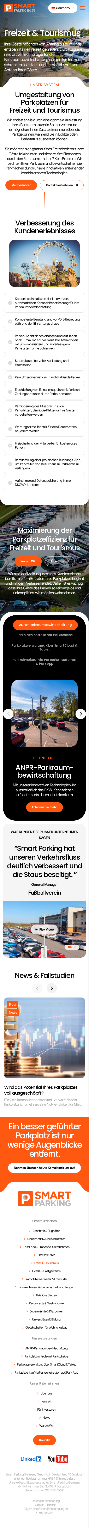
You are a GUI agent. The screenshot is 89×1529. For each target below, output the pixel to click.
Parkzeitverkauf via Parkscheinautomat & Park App (44, 662)
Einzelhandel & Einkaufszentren (46, 1239)
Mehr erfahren (21, 185)
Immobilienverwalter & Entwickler (46, 1279)
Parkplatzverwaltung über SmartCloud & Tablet (44, 648)
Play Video (46, 929)
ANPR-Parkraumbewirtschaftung (45, 625)
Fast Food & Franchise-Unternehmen (46, 1247)
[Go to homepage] (44, 1198)
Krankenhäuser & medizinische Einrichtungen (46, 1287)
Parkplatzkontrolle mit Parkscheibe (45, 635)
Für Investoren (46, 1409)
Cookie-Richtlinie (45, 1505)
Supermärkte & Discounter (46, 1311)
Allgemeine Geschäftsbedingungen (45, 1509)
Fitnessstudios (46, 1255)
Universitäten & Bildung (46, 1319)
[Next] (81, 714)
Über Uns (57, 561)
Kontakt (46, 1401)
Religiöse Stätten (46, 1295)
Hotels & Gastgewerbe (46, 1271)
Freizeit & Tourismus (46, 1263)
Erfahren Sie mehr (44, 807)
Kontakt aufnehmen (59, 185)
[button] (62, 8)
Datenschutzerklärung (46, 1501)
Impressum (45, 1512)
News (46, 1417)
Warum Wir (28, 561)
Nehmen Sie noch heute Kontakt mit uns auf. (44, 1168)
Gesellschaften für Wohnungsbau (46, 1327)
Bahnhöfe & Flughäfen (46, 1231)
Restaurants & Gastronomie (46, 1303)
